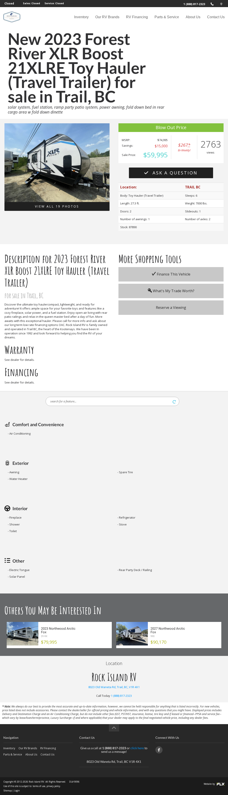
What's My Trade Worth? (173, 290)
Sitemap (7, 790)
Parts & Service (167, 17)
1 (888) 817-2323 (194, 4)
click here (137, 748)
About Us (193, 17)
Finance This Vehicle (173, 274)
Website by (210, 783)
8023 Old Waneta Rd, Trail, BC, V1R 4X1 (114, 687)
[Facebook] (159, 749)
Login (17, 790)
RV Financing (137, 17)
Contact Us (216, 17)
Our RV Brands (107, 17)
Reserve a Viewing (171, 307)
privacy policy (53, 786)
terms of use (39, 786)
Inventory (81, 17)
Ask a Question (174, 173)
